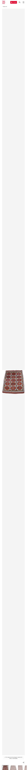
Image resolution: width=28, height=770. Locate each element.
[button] (23, 762)
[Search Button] (19, 2)
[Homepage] (3, 2)
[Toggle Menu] (23, 2)
